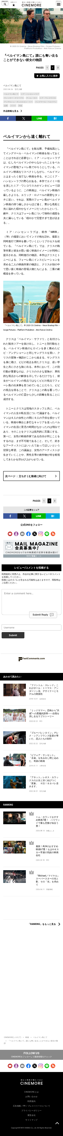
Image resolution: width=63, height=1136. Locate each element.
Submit (13, 635)
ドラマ (13, 106)
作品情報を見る (11, 111)
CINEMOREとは (31, 1092)
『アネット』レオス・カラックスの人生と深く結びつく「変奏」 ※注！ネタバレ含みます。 (43, 782)
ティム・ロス (31, 98)
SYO (40, 721)
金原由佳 (42, 699)
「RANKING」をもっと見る (42, 924)
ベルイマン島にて (12, 85)
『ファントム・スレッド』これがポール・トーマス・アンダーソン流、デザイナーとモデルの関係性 (43, 689)
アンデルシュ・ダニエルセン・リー (18, 102)
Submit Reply (40, 614)
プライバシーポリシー (31, 1110)
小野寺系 (42, 766)
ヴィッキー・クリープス (14, 98)
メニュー (58, 3)
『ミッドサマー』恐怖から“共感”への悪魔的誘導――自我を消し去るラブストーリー (44, 713)
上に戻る (57, 1123)
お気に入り (13, 4)
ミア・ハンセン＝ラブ (30, 94)
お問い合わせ (31, 1096)
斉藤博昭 (49, 889)
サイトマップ (31, 1120)
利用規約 (6, 574)
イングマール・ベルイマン (46, 102)
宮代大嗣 (18, 89)
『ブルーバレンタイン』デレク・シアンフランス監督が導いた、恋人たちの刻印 (43, 735)
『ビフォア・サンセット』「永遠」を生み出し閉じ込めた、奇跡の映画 (43, 758)
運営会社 (31, 1115)
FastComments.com (33, 658)
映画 (27, 1037)
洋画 (20, 106)
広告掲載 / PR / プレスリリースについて (31, 1106)
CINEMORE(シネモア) (12, 1037)
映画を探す (5, 3)
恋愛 (6, 106)
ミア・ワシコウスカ (48, 98)
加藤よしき (50, 831)
